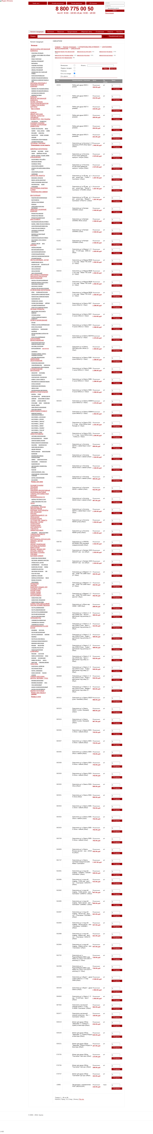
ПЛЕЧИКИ (33, 554)
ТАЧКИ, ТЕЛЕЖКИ (44, 135)
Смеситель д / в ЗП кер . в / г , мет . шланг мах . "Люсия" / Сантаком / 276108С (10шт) (82, 188)
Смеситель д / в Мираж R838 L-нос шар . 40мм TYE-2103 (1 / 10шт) (82, 261)
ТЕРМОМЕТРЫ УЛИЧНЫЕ (37, 622)
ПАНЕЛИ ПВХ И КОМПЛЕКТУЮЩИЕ (40, 296)
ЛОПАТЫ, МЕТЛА (35, 243)
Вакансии (60, 31)
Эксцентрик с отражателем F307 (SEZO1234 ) (81, 1085)
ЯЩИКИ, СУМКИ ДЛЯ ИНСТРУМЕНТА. (40, 224)
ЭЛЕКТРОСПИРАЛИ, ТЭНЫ (38, 472)
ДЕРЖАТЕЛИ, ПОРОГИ (37, 301)
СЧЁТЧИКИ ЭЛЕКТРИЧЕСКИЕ (38, 436)
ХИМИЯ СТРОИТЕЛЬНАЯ (39, 392)
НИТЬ (45, 682)
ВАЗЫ (46, 656)
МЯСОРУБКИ (41, 645)
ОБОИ (32, 292)
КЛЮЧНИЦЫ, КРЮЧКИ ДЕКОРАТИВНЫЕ (38, 507)
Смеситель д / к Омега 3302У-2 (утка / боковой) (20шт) (80, 720)
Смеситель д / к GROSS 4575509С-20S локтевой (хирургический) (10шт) (80, 543)
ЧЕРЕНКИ (33, 137)
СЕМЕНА (33, 112)
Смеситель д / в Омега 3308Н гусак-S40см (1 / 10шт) (82, 412)
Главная (58, 47)
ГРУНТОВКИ (34, 403)
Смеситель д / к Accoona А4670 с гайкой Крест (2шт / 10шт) (81, 510)
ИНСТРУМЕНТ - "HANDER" (37, 428)
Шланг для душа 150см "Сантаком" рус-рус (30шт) (81, 1074)
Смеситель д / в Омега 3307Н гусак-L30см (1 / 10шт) (82, 336)
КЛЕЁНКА (47, 634)
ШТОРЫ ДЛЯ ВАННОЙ (37, 67)
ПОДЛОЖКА (42, 373)
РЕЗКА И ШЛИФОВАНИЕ (38, 320)
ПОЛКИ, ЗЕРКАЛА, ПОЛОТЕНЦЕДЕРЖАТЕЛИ (39, 102)
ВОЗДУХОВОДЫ (35, 200)
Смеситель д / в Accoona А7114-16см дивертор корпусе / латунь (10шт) (80, 155)
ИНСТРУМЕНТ (35, 219)
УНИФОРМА (34, 174)
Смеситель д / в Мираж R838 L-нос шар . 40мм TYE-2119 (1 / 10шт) (82, 294)
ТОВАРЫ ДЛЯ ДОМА (37, 481)
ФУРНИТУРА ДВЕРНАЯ (37, 215)
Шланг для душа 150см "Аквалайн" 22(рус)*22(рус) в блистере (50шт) (82, 1045)
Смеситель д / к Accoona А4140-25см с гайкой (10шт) (81, 455)
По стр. (81, 1099)
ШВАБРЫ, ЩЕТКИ (36, 541)
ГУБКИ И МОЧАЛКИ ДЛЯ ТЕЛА (38, 501)
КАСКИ (42, 184)
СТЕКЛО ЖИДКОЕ (41, 400)
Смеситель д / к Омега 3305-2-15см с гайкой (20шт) (82, 828)
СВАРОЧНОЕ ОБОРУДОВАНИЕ (36, 359)
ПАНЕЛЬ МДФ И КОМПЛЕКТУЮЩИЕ (40, 294)
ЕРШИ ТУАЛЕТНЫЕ (36, 59)
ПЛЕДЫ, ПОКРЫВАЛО (36, 670)
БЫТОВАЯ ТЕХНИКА (37, 552)
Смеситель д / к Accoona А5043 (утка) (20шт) (80, 520)
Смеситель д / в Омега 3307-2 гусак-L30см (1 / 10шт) (82, 315)
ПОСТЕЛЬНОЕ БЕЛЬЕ (36, 668)
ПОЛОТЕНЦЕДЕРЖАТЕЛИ (37, 75)
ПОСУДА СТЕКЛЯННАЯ (37, 634)
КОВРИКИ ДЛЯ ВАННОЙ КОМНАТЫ (40, 91)
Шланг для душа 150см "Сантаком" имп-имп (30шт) (81, 1055)
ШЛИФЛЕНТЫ (35, 329)
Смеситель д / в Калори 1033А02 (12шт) (80, 230)
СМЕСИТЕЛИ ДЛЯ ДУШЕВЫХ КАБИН (64, 55)
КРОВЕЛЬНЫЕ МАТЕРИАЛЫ (38, 386)
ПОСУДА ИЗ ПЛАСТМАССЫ (38, 639)
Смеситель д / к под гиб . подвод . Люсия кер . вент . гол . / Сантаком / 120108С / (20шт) (81, 914)
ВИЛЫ (46, 128)
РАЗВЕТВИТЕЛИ (35, 464)
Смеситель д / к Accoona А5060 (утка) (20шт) (80, 531)
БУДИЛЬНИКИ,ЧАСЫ (36, 505)
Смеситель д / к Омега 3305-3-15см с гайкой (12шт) (82, 839)
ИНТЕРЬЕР (34, 45)
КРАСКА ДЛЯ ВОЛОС (36, 580)
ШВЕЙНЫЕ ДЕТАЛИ (42, 153)
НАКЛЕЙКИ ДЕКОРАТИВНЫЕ (40, 490)
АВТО (43, 243)
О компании (100, 31)
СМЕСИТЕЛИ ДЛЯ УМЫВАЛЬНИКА (63, 57)
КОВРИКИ (33, 86)
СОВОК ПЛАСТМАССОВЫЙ (39, 603)
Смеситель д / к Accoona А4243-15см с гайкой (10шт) (81, 499)
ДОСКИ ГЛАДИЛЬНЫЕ (37, 544)
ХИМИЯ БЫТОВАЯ (36, 530)
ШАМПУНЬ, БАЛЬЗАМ (36, 575)
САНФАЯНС (34, 351)
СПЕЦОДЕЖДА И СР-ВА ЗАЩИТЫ (40, 145)
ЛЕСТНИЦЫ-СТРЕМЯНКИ (39, 275)
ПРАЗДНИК (34, 487)
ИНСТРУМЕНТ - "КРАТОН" (37, 421)
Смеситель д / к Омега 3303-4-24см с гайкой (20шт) (82, 774)
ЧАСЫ (32, 503)
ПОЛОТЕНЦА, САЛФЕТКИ (37, 666)
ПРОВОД (46, 438)
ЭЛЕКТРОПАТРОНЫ (42, 459)
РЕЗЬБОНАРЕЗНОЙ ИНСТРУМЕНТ (40, 221)
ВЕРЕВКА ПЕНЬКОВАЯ (37, 682)
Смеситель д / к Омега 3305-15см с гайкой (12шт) (82, 817)
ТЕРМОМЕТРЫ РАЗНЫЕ (37, 624)
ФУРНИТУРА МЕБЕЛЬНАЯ (38, 218)
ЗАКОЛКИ (33, 585)
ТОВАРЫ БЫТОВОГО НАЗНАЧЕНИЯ (37, 535)
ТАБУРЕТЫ (34, 528)
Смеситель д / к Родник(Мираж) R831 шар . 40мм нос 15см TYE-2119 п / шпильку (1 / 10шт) (82, 968)
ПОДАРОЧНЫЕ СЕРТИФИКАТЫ (35, 526)
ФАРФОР (33, 636)
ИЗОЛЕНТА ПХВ (35, 264)
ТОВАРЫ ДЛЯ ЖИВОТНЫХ (39, 494)
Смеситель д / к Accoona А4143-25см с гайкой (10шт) (81, 466)
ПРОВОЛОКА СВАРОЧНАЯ (37, 363)
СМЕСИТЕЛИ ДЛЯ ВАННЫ (105, 51)
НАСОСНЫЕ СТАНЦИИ (36, 286)
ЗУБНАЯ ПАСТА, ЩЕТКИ (37, 562)
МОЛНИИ (33, 151)
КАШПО (33, 542)
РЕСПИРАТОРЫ (35, 184)
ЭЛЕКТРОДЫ (47, 365)
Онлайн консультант (58, 3)
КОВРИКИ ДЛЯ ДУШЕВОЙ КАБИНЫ (40, 88)
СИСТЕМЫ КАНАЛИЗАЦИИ (38, 357)
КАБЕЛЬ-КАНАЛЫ (35, 451)
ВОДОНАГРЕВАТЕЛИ (36, 438)
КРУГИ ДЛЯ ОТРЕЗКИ (36, 327)
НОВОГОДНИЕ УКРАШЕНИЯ (38, 600)
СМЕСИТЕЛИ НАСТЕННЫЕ (106, 55)
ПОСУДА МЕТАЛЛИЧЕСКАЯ (38, 614)
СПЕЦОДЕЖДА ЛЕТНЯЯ (37, 171)
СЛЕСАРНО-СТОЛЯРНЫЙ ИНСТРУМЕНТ (37, 231)
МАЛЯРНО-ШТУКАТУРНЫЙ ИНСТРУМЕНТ (38, 234)
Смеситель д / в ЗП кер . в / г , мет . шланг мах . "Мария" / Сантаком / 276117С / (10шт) (82, 198)
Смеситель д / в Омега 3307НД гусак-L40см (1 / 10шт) (80, 348)
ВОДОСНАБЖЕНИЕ (36, 348)
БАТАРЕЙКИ (34, 480)
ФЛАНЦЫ (33, 204)
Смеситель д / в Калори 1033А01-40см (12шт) (80, 219)
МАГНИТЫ (34, 489)
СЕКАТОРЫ (41, 133)
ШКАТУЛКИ (34, 662)
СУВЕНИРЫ (34, 651)
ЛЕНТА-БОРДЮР (35, 271)
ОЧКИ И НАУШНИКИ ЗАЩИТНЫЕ (39, 182)
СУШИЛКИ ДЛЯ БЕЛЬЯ (37, 65)
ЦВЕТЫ (44, 660)
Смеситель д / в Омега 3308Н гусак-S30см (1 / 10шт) (82, 401)
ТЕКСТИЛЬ (34, 664)
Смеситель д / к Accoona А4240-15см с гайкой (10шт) (81, 477)
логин (108, 3)
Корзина (94, 3)
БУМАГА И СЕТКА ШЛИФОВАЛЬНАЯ (40, 324)
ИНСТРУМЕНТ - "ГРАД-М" (37, 430)
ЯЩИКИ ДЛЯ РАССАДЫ (37, 128)
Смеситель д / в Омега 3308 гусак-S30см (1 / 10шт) (81, 358)
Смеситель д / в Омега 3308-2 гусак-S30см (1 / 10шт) (82, 380)
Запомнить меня (113, 8)
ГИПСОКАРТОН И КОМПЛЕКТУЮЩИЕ (40, 381)
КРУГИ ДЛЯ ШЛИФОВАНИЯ (38, 337)
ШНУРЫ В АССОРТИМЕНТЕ (38, 689)
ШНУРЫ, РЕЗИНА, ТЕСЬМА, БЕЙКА (40, 155)
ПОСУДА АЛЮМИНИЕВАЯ (37, 607)
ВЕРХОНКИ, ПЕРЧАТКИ (37, 178)
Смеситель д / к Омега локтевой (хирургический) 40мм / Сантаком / (81, 861)
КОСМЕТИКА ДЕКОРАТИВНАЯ (38, 558)
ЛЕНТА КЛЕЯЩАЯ (35, 268)
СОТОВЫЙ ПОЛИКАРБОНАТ (38, 305)
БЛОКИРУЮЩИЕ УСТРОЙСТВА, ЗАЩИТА (38, 519)
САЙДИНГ (47, 303)
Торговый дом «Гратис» (38, 25)
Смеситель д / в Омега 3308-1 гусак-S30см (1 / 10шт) (82, 369)
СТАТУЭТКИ (41, 653)
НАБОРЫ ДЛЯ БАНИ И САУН (38, 499)
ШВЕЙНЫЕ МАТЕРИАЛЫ (38, 149)
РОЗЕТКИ (33, 469)
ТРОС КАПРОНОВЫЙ (36, 685)
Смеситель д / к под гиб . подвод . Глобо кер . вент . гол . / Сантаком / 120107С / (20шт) (81, 882)
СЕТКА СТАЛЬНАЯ (35, 383)
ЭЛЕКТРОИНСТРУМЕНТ (38, 411)
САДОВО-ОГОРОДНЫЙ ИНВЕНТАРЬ (38, 125)
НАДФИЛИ (34, 331)
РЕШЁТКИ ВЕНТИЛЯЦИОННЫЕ (39, 197)
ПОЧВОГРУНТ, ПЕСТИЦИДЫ (40, 119)
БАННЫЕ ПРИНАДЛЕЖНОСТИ (37, 496)
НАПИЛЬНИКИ (44, 329)
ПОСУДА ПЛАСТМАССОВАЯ (38, 616)
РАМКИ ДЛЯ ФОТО (36, 660)
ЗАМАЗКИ (33, 398)
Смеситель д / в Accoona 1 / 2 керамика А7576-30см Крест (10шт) (82, 144)
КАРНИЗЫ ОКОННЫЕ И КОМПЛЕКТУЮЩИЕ (38, 84)
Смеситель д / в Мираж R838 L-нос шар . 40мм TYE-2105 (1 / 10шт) (82, 272)
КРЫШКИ (33, 645)
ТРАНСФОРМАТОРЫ (36, 365)
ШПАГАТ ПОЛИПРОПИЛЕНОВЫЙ (39, 687)
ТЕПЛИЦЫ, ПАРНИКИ (37, 143)
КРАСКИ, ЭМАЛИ (35, 405)
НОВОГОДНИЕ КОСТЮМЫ (37, 602)
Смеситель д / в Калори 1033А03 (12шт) (80, 241)
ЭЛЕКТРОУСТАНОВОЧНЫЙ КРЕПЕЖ (40, 256)
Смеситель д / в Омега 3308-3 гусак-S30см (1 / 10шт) (82, 390)
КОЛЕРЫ (33, 394)
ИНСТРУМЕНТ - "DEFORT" (37, 425)
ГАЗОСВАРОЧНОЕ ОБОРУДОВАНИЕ (40, 367)
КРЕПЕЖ (33, 245)
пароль (108, 5)
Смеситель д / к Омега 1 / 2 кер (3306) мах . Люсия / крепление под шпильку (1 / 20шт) (81, 615)
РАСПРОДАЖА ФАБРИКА (39, 188)
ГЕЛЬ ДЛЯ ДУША (35, 573)
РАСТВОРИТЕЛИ (35, 396)
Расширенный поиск (116, 36)
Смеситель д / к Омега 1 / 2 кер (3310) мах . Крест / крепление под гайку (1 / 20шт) (81, 658)
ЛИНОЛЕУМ (34, 373)
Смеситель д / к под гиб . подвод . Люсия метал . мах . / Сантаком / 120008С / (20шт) (82, 925)
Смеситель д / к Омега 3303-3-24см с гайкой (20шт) (82, 763)
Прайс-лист (36, 3)
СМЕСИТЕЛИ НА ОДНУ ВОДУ (84, 51)
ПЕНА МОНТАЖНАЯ (36, 409)
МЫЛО (47, 578)
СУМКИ (32, 190)
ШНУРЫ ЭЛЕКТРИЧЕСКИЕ (37, 477)
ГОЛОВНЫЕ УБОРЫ (36, 163)
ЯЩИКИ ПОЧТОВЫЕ (37, 691)
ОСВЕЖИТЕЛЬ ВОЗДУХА (37, 569)
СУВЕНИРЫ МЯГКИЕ (44, 662)
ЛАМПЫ (33, 459)
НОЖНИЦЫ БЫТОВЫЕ (38, 492)
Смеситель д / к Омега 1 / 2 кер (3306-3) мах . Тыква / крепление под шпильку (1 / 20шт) (81, 648)
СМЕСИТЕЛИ (75, 48)
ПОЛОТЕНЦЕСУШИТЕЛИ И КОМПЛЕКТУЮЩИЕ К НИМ (38, 343)
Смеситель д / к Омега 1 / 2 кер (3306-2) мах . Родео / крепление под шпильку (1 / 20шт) (81, 637)
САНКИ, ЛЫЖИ (35, 592)
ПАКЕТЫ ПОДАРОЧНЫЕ (37, 656)
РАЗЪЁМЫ (34, 445)
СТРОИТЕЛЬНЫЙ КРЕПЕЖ (38, 254)
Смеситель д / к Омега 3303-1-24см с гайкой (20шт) (82, 731)
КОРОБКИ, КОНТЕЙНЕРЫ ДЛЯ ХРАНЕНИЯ (39, 511)
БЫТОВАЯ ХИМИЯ (36, 556)
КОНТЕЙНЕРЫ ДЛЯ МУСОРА (40, 539)
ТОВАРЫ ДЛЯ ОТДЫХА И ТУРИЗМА (38, 693)
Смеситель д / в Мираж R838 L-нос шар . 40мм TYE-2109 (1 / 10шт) (82, 283)
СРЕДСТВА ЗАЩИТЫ (37, 175)
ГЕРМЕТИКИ (47, 403)
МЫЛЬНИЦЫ (34, 63)
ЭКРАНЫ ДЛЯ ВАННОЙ (37, 70)
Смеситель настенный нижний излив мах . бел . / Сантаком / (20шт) (81, 1015)
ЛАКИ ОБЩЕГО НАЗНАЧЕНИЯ (38, 407)
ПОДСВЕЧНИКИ (41, 658)
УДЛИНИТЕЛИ (43, 461)
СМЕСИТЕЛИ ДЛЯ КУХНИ (83, 55)
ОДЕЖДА (33, 675)
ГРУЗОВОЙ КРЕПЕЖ (36, 258)
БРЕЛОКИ (33, 653)
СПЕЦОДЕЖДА (35, 157)
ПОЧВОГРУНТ (43, 121)
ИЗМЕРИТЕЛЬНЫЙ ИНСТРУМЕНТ (39, 237)
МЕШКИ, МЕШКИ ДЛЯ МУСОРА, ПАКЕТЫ (37, 550)
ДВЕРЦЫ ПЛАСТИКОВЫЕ (37, 202)
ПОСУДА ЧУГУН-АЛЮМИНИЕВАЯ (39, 612)
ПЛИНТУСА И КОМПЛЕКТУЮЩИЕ (39, 307)
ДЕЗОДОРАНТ (35, 582)
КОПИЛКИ (33, 658)
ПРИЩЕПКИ (34, 584)
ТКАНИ (33, 153)
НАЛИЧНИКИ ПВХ (35, 298)
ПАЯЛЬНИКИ (34, 461)
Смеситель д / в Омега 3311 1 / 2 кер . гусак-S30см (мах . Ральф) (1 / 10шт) (82, 424)
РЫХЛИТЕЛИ (34, 135)
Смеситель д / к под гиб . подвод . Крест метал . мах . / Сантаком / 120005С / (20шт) (82, 902)
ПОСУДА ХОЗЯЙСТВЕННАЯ (40, 605)
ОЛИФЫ (33, 400)
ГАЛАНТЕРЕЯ (35, 523)
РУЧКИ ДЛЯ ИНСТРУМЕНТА (38, 228)
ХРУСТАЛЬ (41, 630)
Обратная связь (86, 31)
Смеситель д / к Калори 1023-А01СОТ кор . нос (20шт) (82, 551)
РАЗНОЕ (44, 673)
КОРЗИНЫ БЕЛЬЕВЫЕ (38, 546)
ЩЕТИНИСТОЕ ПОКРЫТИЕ (38, 93)
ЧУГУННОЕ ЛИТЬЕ (35, 315)
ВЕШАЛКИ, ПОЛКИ (36, 522)
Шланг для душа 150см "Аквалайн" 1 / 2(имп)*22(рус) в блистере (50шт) (82, 1034)
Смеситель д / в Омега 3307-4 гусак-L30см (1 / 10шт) (82, 325)
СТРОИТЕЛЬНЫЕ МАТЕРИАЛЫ (36, 369)
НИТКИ (46, 151)
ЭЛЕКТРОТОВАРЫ (36, 434)
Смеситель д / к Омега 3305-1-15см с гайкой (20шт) (82, 806)
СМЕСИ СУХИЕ (35, 388)
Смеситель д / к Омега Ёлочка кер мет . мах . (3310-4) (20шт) (82, 850)
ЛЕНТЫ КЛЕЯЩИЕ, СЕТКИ (39, 260)
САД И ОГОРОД (35, 108)
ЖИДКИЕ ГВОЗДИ (46, 396)
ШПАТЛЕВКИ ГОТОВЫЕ (44, 398)
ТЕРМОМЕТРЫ (35, 618)
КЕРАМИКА (34, 630)
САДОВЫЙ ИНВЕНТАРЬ (37, 141)
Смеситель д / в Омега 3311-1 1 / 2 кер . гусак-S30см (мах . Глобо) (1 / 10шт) (82, 434)
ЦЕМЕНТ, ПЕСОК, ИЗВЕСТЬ (38, 379)
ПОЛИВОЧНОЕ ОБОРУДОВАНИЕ (39, 139)
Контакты (120, 31)
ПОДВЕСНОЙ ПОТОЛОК (42, 292)
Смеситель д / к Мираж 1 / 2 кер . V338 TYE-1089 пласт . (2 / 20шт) (81, 573)
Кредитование (72, 31)
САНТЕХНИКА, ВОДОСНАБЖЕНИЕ (37, 339)
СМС (46, 571)
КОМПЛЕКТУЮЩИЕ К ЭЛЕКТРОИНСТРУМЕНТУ (37, 414)
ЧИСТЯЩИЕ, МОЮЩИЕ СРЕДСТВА (40, 560)
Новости (110, 31)
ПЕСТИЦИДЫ (34, 121)
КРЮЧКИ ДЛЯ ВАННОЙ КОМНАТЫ (39, 78)
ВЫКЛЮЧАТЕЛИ (43, 445)
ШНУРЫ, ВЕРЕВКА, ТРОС (39, 678)
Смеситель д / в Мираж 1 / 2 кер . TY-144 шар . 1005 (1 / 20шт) (81, 250)
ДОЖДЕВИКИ (34, 186)
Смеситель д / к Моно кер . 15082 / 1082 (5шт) (81, 605)
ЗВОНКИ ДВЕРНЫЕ (36, 449)
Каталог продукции (36, 31)
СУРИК (39, 394)
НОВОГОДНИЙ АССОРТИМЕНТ (36, 594)
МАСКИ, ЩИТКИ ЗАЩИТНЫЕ (38, 180)
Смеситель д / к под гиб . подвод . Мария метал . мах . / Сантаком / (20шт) (82, 946)
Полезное (50, 31)
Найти (105, 36)
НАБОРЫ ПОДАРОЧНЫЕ (37, 578)
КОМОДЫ (33, 97)
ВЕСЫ (32, 537)
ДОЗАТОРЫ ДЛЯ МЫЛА (37, 53)
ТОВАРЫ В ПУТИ (36, 696)
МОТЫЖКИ (34, 133)
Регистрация (109, 13)
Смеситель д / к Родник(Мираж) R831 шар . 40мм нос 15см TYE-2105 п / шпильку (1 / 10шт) (82, 957)
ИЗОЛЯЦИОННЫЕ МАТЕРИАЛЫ (39, 390)
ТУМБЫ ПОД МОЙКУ (37, 105)
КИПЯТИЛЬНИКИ (46, 451)
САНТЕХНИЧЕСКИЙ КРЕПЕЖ (38, 251)
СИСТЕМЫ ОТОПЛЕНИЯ (37, 346)
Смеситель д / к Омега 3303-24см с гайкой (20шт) (82, 752)
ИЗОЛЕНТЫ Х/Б (45, 264)
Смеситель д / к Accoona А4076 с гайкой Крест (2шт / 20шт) (81, 445)
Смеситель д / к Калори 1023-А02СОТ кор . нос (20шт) (82, 562)
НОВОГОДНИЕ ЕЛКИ (36, 597)
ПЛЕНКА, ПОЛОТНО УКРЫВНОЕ (37, 116)
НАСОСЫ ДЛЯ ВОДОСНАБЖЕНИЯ (39, 280)
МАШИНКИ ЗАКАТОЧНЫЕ (37, 643)
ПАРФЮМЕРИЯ (35, 564)
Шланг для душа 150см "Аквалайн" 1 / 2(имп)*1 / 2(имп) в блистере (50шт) (81, 1023)
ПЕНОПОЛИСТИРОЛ (36, 375)
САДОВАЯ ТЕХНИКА (37, 123)
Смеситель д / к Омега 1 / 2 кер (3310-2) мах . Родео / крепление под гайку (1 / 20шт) (81, 678)
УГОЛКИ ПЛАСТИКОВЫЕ (37, 303)
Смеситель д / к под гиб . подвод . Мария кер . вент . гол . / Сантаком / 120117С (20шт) (81, 936)
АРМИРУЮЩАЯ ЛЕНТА (37, 262)
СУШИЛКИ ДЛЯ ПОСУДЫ (37, 647)
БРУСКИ (33, 322)
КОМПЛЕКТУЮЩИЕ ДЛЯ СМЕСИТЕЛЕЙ (64, 51)
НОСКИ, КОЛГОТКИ (35, 673)
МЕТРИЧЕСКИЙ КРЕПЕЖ (37, 249)
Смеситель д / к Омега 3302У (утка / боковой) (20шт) (82, 698)
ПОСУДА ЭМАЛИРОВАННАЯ (38, 609)
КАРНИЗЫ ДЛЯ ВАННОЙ (37, 61)
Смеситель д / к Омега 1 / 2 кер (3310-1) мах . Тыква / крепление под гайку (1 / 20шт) (81, 669)
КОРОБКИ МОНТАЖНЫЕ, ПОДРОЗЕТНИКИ (37, 456)
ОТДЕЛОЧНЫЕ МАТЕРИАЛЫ (40, 290)
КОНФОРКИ (34, 453)
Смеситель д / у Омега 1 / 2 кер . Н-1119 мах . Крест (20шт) (81, 997)
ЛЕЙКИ (48, 130)
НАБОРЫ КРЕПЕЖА (36, 247)
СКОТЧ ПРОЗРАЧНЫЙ (36, 273)
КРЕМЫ (46, 567)
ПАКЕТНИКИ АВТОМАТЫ (37, 447)
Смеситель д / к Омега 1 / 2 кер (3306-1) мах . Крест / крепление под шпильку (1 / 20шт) (81, 626)
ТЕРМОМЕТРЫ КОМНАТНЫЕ (38, 620)
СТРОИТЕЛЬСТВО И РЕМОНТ (89, 47)
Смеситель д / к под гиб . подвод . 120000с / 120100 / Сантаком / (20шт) (81, 872)
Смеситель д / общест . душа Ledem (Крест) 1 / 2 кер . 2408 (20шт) (82, 978)
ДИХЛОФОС (34, 532)
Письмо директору (76, 3)
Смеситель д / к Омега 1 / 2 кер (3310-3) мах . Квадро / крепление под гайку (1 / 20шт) (81, 689)
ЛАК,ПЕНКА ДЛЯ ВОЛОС (37, 571)
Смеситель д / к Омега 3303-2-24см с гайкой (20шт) (82, 741)
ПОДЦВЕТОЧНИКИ (36, 485)
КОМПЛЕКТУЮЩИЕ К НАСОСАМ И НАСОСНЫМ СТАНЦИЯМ (39, 283)
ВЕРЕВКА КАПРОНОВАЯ (37, 680)
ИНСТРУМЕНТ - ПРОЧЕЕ (37, 419)
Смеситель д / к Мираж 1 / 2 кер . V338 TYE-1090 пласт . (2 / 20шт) (81, 584)
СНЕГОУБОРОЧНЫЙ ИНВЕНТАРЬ (39, 226)
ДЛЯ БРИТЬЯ (44, 564)
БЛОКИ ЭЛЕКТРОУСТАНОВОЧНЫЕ (39, 442)
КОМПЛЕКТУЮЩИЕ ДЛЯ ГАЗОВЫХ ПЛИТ (38, 588)
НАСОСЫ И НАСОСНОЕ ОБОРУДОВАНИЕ (38, 277)
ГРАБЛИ (33, 130)
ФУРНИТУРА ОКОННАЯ (37, 213)
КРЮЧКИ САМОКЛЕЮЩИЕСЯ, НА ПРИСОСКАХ (38, 515)
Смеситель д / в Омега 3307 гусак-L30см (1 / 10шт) (81, 304)
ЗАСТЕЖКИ (40, 151)
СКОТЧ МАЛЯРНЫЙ (36, 266)
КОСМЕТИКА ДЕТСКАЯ (36, 567)
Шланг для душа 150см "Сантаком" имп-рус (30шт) (81, 1066)
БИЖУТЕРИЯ (35, 547)
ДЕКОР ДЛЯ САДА (36, 114)
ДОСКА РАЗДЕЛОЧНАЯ (37, 649)
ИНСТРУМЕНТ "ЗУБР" (36, 432)
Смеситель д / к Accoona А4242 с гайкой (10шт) (80, 488)
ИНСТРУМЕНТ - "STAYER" (37, 423)
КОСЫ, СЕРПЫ (40, 130)
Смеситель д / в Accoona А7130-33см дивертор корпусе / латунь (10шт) (80, 166)
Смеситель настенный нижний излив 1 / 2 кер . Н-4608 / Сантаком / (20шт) (81, 1006)
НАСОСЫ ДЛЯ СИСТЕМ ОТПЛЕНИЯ (40, 288)
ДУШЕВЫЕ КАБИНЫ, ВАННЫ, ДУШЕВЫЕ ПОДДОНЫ (38, 354)
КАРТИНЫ (33, 107)
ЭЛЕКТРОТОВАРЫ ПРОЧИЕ (38, 440)
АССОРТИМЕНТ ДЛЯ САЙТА (38, 159)
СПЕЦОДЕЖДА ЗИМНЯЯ (37, 166)
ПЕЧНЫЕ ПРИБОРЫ (37, 309)
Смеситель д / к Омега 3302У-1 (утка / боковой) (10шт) (80, 710)
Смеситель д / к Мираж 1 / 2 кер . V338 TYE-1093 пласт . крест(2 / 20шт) (81, 595)
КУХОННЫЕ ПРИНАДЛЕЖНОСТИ (39, 641)
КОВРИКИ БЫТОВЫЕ (36, 95)
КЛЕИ (40, 403)
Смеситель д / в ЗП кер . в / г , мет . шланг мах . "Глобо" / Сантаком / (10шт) (82, 177)
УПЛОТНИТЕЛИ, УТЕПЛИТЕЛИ (39, 377)
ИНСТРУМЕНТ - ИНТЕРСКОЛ (38, 417)
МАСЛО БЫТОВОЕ (43, 532)
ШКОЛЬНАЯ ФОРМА (36, 161)
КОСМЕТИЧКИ (35, 590)
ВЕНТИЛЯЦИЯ (35, 195)
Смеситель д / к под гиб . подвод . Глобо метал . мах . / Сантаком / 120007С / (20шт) (82, 891)
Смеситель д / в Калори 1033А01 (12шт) (80, 209)
